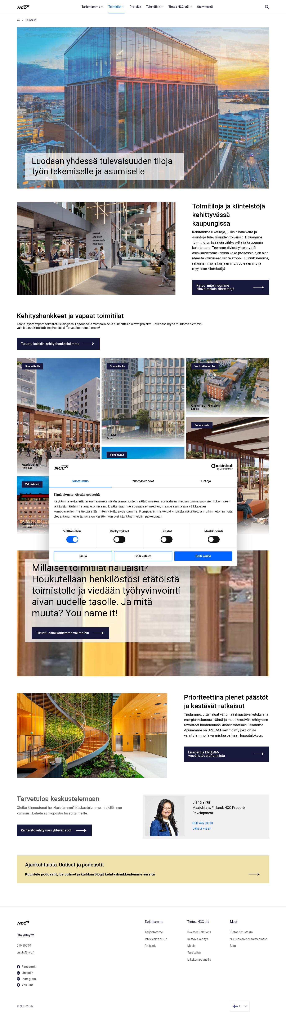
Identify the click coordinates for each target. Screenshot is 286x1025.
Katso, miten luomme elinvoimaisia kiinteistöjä (215, 287)
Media (191, 945)
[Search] (266, 6)
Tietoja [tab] (206, 481)
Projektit (150, 945)
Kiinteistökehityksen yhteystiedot (46, 830)
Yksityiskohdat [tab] (143, 481)
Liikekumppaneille (199, 959)
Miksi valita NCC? (156, 939)
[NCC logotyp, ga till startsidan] (23, 6)
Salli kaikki (203, 556)
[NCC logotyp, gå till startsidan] (79, 922)
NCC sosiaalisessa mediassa (248, 939)
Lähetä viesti (201, 828)
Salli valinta (143, 556)
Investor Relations (199, 932)
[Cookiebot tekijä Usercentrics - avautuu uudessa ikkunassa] (214, 467)
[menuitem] (92, 6)
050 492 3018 (202, 823)
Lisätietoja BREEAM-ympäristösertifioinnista (206, 754)
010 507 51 (24, 945)
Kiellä (83, 556)
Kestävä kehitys (197, 939)
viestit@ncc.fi (25, 952)
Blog (233, 945)
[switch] (119, 539)
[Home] (18, 20)
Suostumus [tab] (80, 481)
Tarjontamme (154, 932)
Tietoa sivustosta (241, 932)
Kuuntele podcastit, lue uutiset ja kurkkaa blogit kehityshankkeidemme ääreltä (90, 874)
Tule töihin (194, 952)
